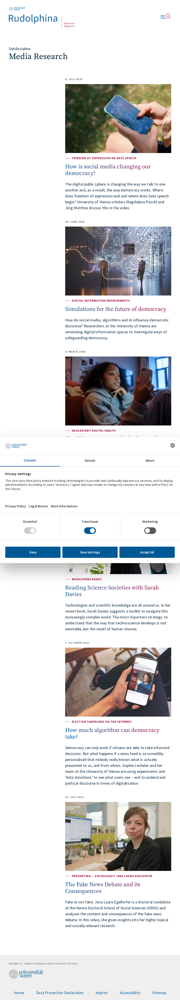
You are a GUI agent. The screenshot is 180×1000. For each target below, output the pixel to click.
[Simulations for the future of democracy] (118, 261)
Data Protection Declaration (59, 992)
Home (19, 992)
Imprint (101, 992)
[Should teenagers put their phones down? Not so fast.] (118, 391)
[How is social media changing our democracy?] (118, 118)
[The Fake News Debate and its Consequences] (118, 836)
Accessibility (130, 992)
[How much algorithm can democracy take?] (118, 682)
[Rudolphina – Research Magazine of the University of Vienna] (42, 18)
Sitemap (159, 992)
